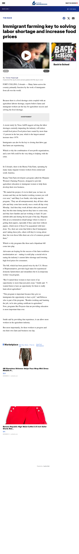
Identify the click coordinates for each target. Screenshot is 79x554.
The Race (7, 18)
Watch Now (71, 3)
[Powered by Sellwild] (46, 466)
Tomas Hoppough (12, 78)
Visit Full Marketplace (40, 345)
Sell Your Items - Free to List (26, 345)
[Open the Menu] (3, 3)
